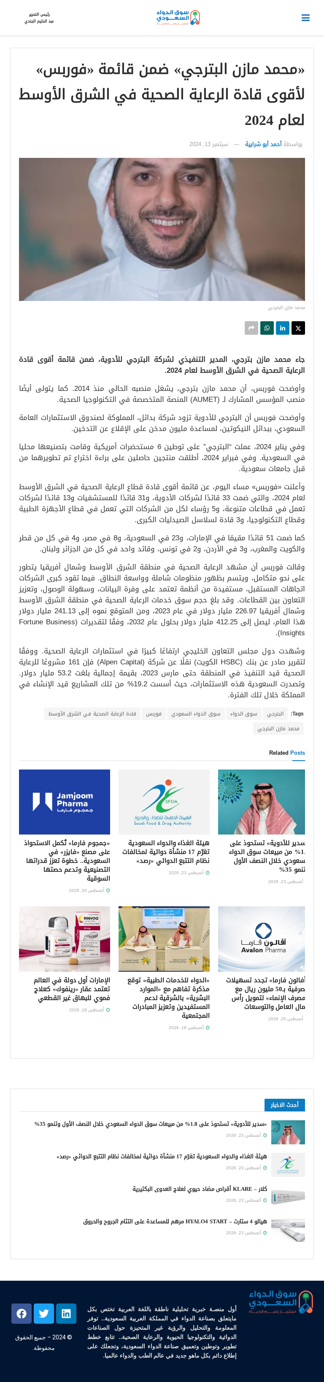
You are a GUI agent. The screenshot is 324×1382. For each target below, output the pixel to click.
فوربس (154, 713)
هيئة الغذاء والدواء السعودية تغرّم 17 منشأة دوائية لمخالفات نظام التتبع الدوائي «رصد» (166, 852)
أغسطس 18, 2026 (87, 1010)
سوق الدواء (243, 713)
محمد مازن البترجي (278, 728)
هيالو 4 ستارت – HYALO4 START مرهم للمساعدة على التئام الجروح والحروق (175, 1221)
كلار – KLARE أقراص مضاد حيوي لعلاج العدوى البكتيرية (199, 1189)
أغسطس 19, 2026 (187, 1028)
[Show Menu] (306, 17)
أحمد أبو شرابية (263, 144)
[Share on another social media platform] (251, 328)
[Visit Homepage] (177, 17)
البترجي (275, 713)
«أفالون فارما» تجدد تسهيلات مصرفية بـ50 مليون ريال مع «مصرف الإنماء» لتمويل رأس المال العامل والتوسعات (267, 993)
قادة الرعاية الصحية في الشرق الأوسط (92, 713)
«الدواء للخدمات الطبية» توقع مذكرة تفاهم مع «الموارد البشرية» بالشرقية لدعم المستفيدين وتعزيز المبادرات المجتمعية (168, 998)
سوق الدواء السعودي (196, 713)
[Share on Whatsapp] (267, 328)
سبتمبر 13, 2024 (208, 144)
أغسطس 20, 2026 (87, 890)
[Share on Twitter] (298, 328)
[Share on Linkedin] (282, 328)
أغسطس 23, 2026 (286, 882)
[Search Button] (14, 17)
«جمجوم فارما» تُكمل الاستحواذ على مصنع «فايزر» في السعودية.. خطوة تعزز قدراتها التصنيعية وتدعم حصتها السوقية (67, 860)
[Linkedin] (66, 1313)
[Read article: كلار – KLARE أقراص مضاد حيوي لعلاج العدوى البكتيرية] (288, 1197)
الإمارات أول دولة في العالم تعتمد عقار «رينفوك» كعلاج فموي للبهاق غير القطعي (72, 989)
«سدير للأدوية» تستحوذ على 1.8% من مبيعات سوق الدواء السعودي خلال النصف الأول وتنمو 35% (269, 856)
